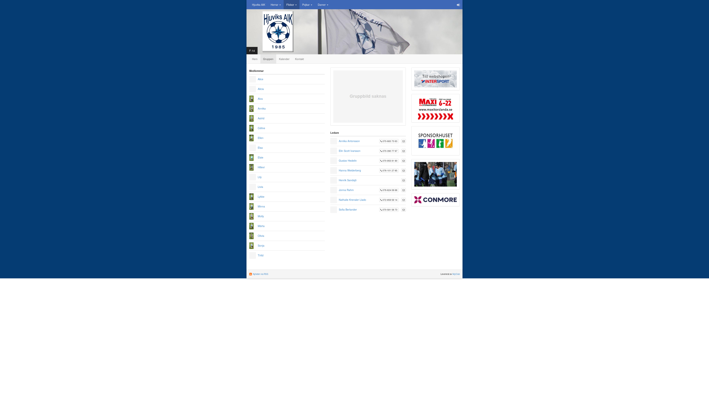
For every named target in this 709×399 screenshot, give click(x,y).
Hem (255, 59)
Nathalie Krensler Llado (352, 200)
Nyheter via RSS (260, 273)
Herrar (275, 4)
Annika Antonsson (349, 141)
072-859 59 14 (389, 199)
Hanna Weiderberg (350, 170)
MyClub (456, 273)
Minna (261, 206)
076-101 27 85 (389, 170)
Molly (261, 216)
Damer (322, 4)
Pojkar (306, 4)
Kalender (284, 59)
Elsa (260, 147)
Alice (260, 79)
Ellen (260, 138)
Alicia (261, 89)
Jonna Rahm (346, 190)
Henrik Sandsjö (348, 180)
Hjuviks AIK (258, 4)
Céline (261, 128)
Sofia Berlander (348, 209)
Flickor (290, 4)
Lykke (261, 196)
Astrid (261, 118)
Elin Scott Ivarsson (349, 151)
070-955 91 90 (389, 160)
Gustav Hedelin (348, 160)
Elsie (260, 157)
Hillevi (261, 167)
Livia (260, 187)
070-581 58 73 (389, 209)
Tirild (260, 255)
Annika (262, 108)
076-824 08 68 (389, 190)
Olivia (261, 236)
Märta (261, 226)
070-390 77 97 (389, 150)
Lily (260, 177)
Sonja (261, 245)
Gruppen (268, 59)
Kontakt (299, 59)
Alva (260, 98)
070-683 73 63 (389, 141)
